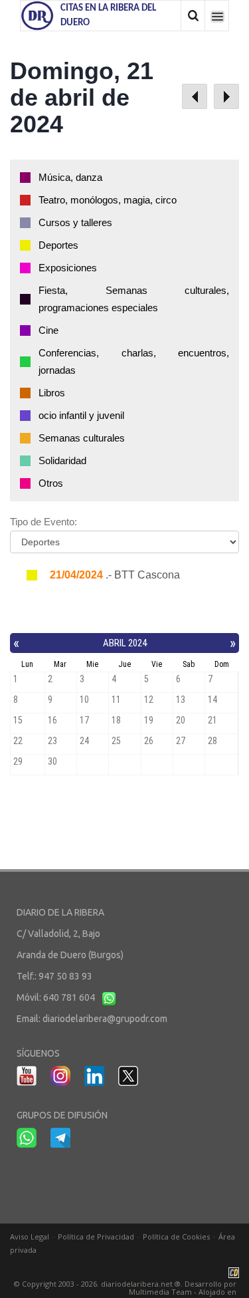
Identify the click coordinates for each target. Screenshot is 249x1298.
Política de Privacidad (96, 1236)
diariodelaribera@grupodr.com (104, 1018)
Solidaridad (62, 460)
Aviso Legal (29, 1236)
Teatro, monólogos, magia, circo (108, 199)
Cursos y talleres (75, 222)
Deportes (58, 245)
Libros (52, 392)
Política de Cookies (176, 1236)
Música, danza (70, 177)
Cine (48, 330)
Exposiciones (68, 267)
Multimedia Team (160, 1292)
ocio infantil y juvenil (81, 415)
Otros (51, 483)
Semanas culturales (82, 438)
